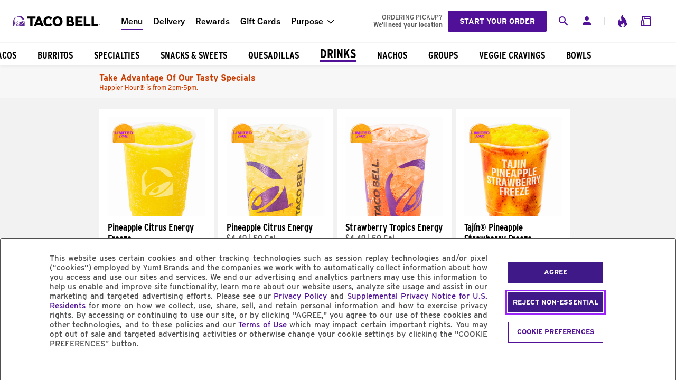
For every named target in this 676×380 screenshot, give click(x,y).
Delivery (169, 21)
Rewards (212, 21)
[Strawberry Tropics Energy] (394, 214)
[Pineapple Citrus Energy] (275, 214)
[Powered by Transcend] (17, 367)
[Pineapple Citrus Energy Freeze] (156, 214)
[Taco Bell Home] (57, 21)
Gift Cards (260, 21)
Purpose (307, 21)
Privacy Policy (300, 296)
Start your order (497, 21)
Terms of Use (262, 324)
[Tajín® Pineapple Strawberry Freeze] (513, 214)
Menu (132, 21)
